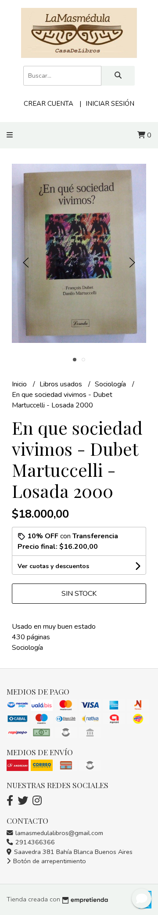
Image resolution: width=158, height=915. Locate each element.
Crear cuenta (48, 103)
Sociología (111, 384)
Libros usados (62, 384)
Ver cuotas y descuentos (53, 566)
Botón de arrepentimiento (48, 861)
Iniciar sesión (110, 103)
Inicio (20, 384)
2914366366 (34, 842)
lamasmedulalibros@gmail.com (58, 833)
